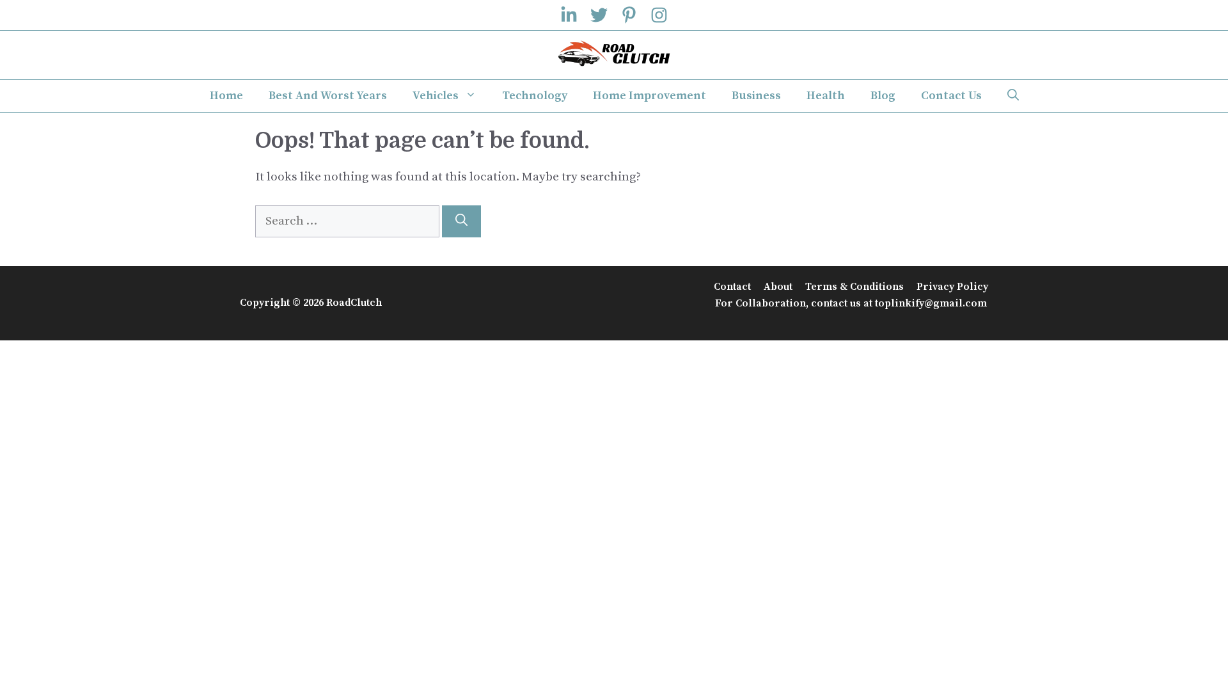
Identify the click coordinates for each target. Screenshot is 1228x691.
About (778, 286)
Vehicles (436, 95)
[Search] (461, 221)
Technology (534, 95)
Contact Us (951, 95)
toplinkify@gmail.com (931, 303)
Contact (732, 286)
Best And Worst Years (328, 95)
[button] (1013, 96)
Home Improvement (649, 95)
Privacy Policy (952, 286)
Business (756, 95)
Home (226, 95)
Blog (882, 95)
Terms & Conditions (854, 286)
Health (826, 95)
